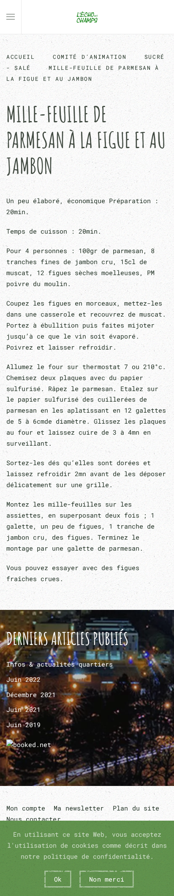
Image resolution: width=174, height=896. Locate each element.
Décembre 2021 (31, 694)
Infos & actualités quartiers (59, 664)
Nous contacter (33, 819)
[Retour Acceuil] (87, 17)
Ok (58, 879)
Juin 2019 (23, 724)
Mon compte (25, 808)
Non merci (106, 879)
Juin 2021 (23, 709)
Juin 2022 (23, 679)
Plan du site (136, 808)
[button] (10, 17)
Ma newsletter (79, 808)
